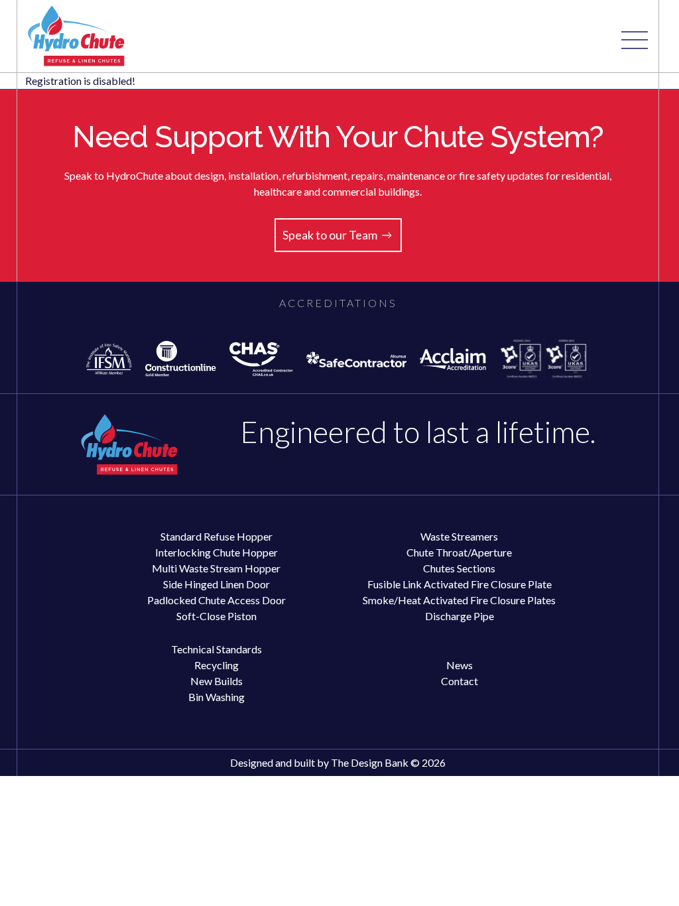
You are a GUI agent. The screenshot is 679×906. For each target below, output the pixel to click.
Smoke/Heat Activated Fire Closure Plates (459, 600)
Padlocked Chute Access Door (216, 600)
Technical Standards (216, 649)
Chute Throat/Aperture (459, 552)
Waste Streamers (459, 536)
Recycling (216, 665)
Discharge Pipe (459, 616)
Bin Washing (216, 696)
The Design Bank (369, 762)
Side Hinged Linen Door (216, 584)
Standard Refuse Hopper (216, 536)
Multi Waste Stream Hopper (216, 568)
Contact (459, 681)
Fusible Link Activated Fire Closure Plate (459, 584)
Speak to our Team (329, 234)
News (459, 665)
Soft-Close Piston (216, 616)
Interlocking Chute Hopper (216, 552)
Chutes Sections (459, 568)
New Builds (216, 681)
